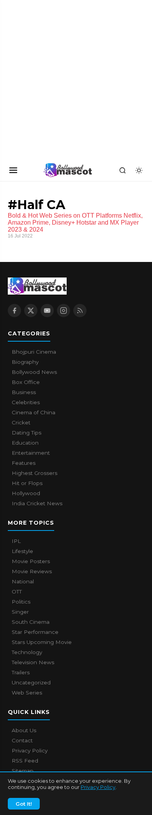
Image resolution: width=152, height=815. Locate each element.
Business (24, 392)
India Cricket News (37, 503)
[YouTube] (47, 310)
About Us (24, 730)
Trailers (21, 672)
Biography (25, 362)
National (23, 581)
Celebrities (26, 402)
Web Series (27, 692)
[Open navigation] (13, 170)
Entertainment (31, 453)
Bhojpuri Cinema (34, 352)
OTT (17, 591)
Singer (20, 612)
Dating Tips (26, 432)
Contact (22, 740)
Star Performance (35, 632)
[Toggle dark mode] (139, 170)
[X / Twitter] (30, 310)
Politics (21, 602)
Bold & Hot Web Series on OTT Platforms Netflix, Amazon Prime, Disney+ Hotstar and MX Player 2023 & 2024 (75, 222)
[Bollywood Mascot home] (68, 170)
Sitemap (23, 771)
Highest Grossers (34, 473)
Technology (27, 652)
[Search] (122, 170)
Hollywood (26, 493)
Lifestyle (22, 551)
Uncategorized (31, 682)
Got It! (24, 804)
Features (23, 463)
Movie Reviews (32, 571)
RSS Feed (25, 760)
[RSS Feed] (80, 310)
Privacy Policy (98, 787)
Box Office (26, 382)
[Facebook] (14, 310)
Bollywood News (34, 372)
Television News (33, 662)
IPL (16, 541)
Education (25, 443)
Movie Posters (31, 561)
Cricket (21, 422)
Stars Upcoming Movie (42, 642)
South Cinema (30, 622)
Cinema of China (33, 412)
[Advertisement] (58, 79)
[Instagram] (63, 310)
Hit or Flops (27, 483)
